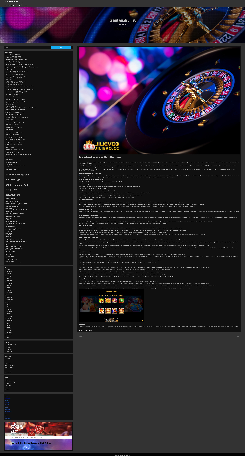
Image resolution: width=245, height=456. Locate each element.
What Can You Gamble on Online (10, 249)
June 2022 (8, 325)
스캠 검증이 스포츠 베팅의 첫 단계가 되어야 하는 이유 (16, 82)
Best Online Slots (8, 157)
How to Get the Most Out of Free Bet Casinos (13, 199)
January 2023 (9, 313)
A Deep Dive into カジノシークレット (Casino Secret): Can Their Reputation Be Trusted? (20, 107)
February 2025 (9, 276)
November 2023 (9, 297)
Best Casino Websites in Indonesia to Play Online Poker (14, 213)
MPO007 (6, 400)
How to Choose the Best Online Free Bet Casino (13, 246)
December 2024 (9, 280)
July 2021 (8, 337)
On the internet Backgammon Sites (11, 116)
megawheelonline (8, 363)
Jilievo (80, 175)
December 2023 (9, 296)
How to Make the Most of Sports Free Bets (12, 216)
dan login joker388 (8, 411)
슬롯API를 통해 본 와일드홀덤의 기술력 (13, 57)
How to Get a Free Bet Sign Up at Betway (12, 124)
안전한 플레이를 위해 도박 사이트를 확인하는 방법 (15, 81)
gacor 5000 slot (8, 418)
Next (238, 336)
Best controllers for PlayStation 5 (11, 259)
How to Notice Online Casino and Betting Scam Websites (14, 149)
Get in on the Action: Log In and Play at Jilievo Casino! (14, 96)
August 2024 (9, 285)
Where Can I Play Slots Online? (10, 214)
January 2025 (9, 278)
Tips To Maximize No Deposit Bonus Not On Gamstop (14, 114)
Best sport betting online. (9, 261)
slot (5, 413)
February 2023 (9, 311)
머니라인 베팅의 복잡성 (10, 104)
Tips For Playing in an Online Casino (11, 162)
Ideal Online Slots (8, 156)
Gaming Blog (11, 5)
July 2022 (8, 323)
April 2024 (8, 289)
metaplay (6, 407)
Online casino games (8, 258)
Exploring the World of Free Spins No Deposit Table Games (15, 139)
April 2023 (8, 308)
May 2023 (8, 306)
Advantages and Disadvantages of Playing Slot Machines (14, 166)
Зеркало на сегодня (8, 79)
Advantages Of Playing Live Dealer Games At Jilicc (13, 97)
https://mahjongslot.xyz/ (9, 367)
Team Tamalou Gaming (126, 455)
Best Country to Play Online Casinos (11, 221)
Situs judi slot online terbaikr (10, 365)
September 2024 (10, 283)
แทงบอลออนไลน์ (8, 372)
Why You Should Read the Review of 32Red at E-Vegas (14, 161)
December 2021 (9, 330)
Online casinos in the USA (9, 254)
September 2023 (10, 299)
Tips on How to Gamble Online (10, 243)
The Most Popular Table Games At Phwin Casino (13, 94)
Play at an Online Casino (9, 129)
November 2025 (9, 271)
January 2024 (9, 294)
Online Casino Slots (8, 238)
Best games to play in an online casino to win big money (14, 263)
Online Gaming (9, 349)
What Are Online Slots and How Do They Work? (13, 121)
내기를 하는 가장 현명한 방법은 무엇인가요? (14, 144)
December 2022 (9, 315)
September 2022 (10, 320)
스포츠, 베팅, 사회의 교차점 (10, 72)
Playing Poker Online (8, 233)
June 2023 (8, 304)
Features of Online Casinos (9, 147)
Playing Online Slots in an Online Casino (11, 206)
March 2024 (9, 290)
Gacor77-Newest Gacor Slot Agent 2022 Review (13, 228)
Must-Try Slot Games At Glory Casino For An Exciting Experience (16, 62)
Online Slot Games (8, 236)
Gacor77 (6, 360)
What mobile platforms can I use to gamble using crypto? (15, 142)
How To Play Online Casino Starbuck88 (11, 87)
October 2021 (9, 334)
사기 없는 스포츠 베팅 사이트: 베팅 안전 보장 (14, 84)
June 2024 (8, 287)
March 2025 (9, 275)
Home (5, 5)
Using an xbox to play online (10, 2)
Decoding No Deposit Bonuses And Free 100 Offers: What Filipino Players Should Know (19, 86)
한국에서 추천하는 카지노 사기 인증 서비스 (14, 77)
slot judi (6, 396)
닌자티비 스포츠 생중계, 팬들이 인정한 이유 (14, 56)
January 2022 (9, 329)
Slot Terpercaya (7, 358)
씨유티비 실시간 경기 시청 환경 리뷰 (12, 54)
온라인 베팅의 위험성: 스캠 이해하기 (12, 106)
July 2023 (8, 302)
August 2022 (9, 322)
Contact (26, 5)
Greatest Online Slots (9, 159)
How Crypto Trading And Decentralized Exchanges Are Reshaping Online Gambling (19, 64)
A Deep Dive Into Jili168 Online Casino (11, 102)
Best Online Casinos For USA (10, 151)
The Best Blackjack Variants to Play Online (12, 134)
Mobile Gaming (9, 347)
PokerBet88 (7, 404)
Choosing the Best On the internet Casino (12, 204)
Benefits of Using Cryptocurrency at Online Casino (13, 239)
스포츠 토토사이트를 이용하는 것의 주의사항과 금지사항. (16, 117)
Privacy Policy (20, 5)
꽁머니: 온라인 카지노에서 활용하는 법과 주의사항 (15, 74)
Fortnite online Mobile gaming (10, 256)
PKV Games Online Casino (9, 146)
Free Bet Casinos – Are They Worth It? (11, 201)
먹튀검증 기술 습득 (9, 119)
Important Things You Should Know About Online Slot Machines (15, 122)
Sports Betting (9, 351)
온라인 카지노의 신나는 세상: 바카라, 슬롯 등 (14, 127)
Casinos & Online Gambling (86, 330)
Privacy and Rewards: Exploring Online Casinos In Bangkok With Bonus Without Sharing (19, 89)
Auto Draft (7, 131)
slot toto (6, 416)
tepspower (7, 369)
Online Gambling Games (9, 211)
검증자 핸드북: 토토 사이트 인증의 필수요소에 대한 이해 (16, 91)
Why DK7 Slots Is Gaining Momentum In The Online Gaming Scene (16, 76)
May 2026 (8, 269)
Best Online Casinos (8, 219)
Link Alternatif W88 (8, 231)
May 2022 (8, 327)
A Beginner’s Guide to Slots (10, 226)
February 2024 (9, 292)
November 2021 (9, 332)
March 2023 (9, 309)
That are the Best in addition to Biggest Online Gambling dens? (16, 209)
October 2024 (9, 282)
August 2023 (9, 301)
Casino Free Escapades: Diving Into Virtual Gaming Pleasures (15, 92)
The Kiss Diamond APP (9, 224)
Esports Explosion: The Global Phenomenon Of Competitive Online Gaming (17, 66)
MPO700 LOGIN (7, 398)
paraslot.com (7, 409)
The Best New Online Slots (9, 218)
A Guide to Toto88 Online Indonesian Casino (12, 136)
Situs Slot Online (8, 356)
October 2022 (9, 318)
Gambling (8, 346)
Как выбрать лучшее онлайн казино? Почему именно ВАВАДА (16, 203)
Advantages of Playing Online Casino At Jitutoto (13, 126)
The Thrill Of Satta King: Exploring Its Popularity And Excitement (16, 59)
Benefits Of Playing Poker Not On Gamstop (12, 111)
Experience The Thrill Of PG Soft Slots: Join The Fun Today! (15, 99)
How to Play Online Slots (9, 234)
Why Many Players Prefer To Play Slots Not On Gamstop (14, 112)
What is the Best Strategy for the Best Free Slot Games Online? (16, 241)
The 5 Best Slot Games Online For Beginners (12, 229)
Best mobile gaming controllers (10, 253)
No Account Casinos (8, 164)
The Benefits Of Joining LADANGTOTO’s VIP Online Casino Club (15, 109)
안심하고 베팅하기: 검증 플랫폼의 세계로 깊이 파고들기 (16, 71)
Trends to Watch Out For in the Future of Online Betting (14, 137)
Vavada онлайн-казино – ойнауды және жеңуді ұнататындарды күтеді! (18, 154)
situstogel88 (7, 402)
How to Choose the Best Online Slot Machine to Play (14, 132)
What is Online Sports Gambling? (11, 198)
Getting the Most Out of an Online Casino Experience (14, 248)
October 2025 (9, 273)
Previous (82, 336)
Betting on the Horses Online (10, 244)
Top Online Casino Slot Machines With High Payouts (13, 141)
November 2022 (9, 316)
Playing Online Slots (8, 208)
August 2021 (9, 335)
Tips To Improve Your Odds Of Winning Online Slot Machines (15, 223)
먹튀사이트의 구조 (9, 69)
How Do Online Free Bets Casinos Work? (12, 152)
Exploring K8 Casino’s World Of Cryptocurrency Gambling (15, 101)
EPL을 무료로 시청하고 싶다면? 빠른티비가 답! (14, 61)
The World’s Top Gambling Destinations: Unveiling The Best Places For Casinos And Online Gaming (21, 67)
